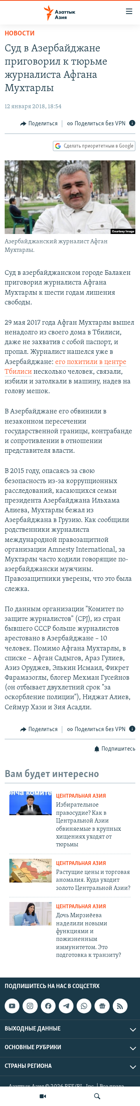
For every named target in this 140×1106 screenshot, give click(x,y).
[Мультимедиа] (42, 1096)
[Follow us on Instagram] (30, 1006)
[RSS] (120, 1006)
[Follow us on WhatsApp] (84, 1006)
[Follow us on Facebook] (48, 1006)
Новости (20, 33)
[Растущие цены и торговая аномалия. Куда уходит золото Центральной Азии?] (30, 871)
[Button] (39, 124)
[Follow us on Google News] (101, 1006)
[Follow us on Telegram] (66, 1006)
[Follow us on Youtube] (12, 1006)
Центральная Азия (81, 796)
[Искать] (97, 1096)
